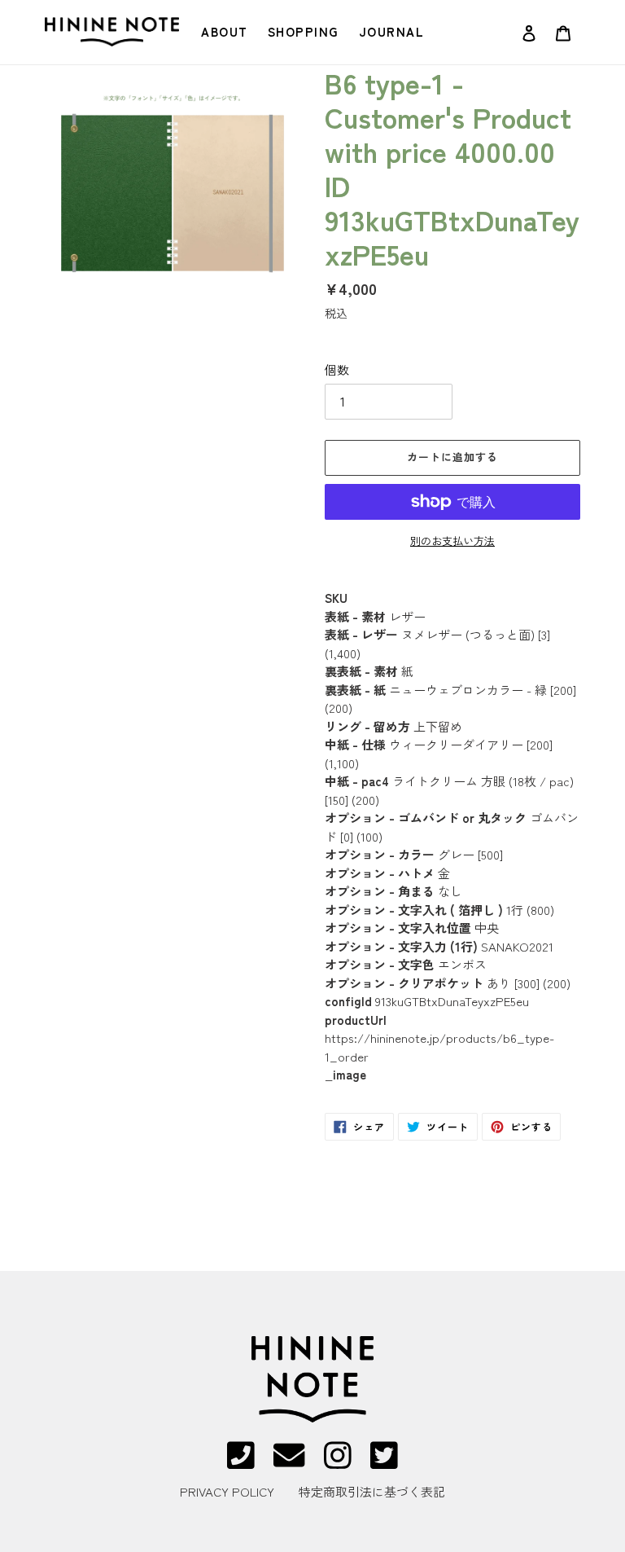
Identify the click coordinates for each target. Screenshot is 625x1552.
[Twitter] (384, 1462)
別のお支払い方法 (452, 540)
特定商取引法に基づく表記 (372, 1491)
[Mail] (288, 1462)
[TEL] (241, 1462)
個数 (337, 369)
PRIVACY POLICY (227, 1491)
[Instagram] (338, 1462)
